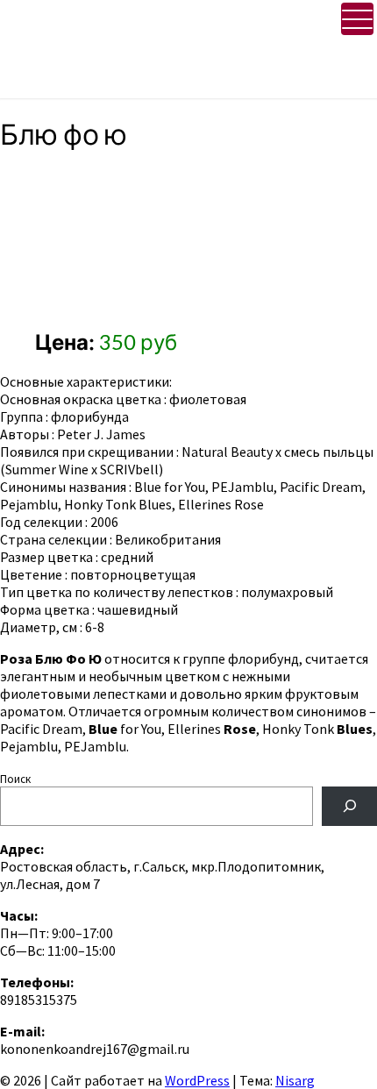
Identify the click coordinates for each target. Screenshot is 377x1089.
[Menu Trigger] (357, 19)
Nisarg (295, 1080)
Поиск (15, 779)
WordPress (197, 1080)
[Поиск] (349, 806)
